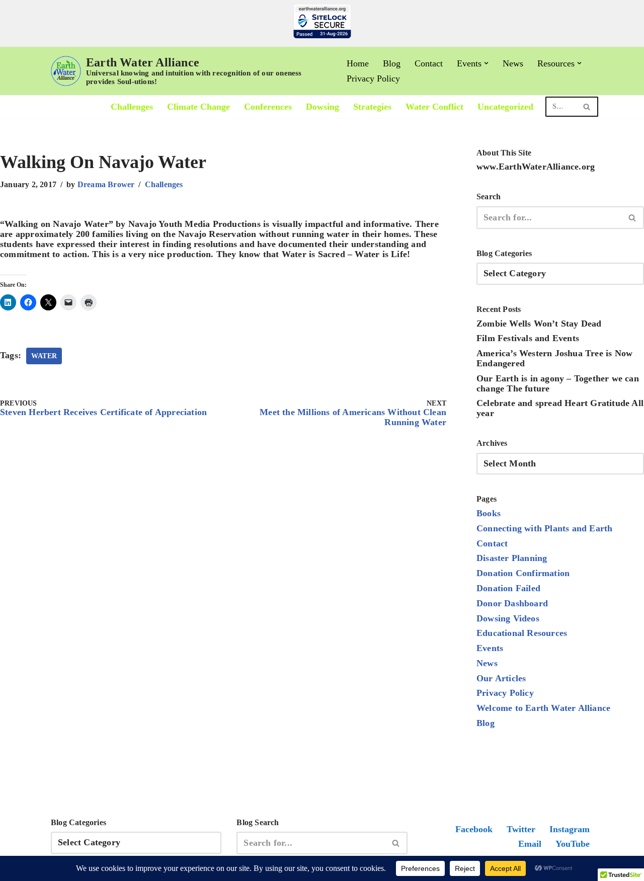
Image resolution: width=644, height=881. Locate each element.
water (44, 356)
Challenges (132, 107)
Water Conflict (434, 107)
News (513, 63)
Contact (429, 63)
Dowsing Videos (507, 618)
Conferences (268, 107)
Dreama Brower (106, 184)
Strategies (372, 107)
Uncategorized (505, 107)
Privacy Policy (373, 78)
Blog (391, 63)
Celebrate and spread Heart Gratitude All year (559, 408)
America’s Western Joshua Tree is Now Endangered (554, 358)
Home (358, 63)
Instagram (569, 829)
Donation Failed (508, 588)
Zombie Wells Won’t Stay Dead (539, 323)
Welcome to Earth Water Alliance (543, 708)
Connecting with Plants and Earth (544, 528)
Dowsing (322, 107)
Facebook (474, 829)
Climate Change (198, 107)
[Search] (587, 107)
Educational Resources (521, 633)
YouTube (572, 844)
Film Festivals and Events (527, 338)
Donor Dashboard (512, 603)
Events (489, 648)
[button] (486, 63)
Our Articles (501, 678)
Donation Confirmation (523, 573)
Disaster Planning (511, 558)
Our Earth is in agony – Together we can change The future (557, 383)
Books (488, 513)
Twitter (521, 829)
